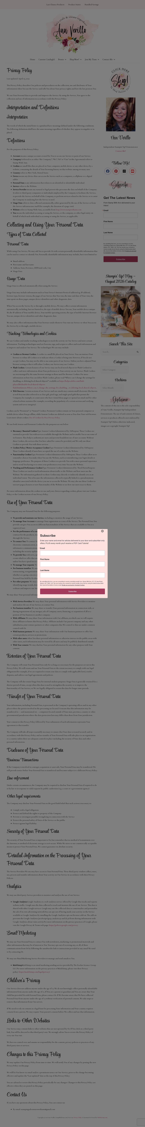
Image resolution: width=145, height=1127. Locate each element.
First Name (44, 559)
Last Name (44, 570)
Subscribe (72, 591)
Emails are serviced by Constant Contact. (73, 585)
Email (42, 548)
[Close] (102, 531)
